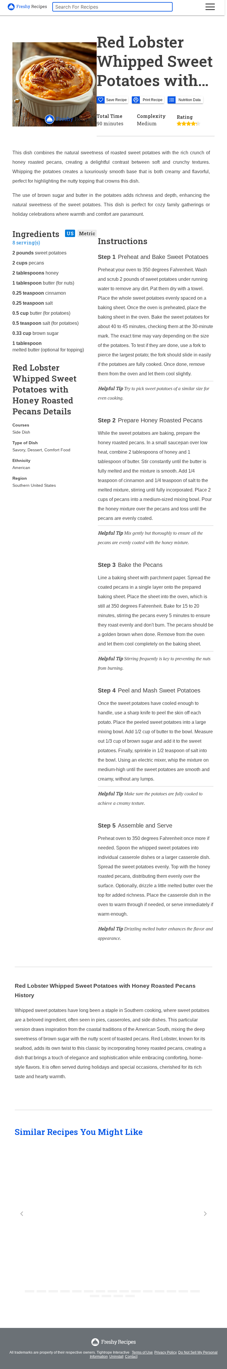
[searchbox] (112, 7)
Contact (131, 1357)
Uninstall (116, 1357)
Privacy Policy (165, 1352)
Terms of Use (142, 1352)
